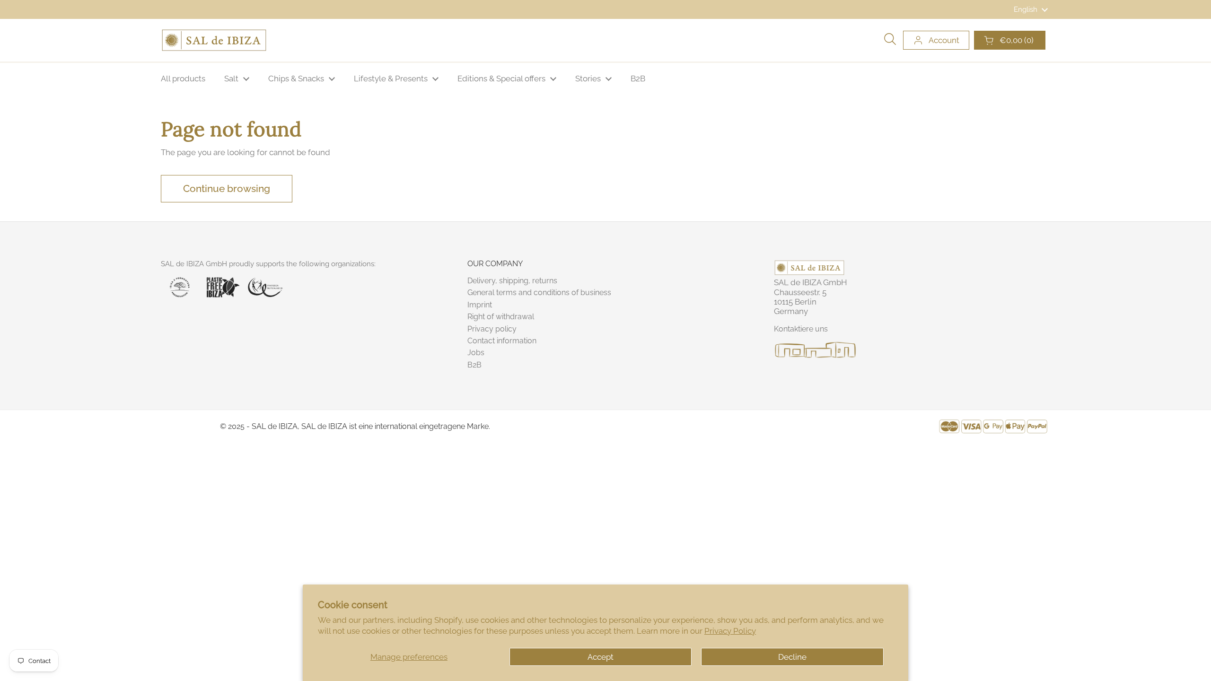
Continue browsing (226, 188)
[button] (1009, 40)
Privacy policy (492, 328)
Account (944, 40)
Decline (792, 657)
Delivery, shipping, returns (512, 280)
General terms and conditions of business (539, 292)
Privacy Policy (730, 631)
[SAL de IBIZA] (214, 40)
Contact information (501, 340)
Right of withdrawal (500, 316)
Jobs (475, 352)
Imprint (479, 304)
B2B (474, 364)
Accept (601, 657)
